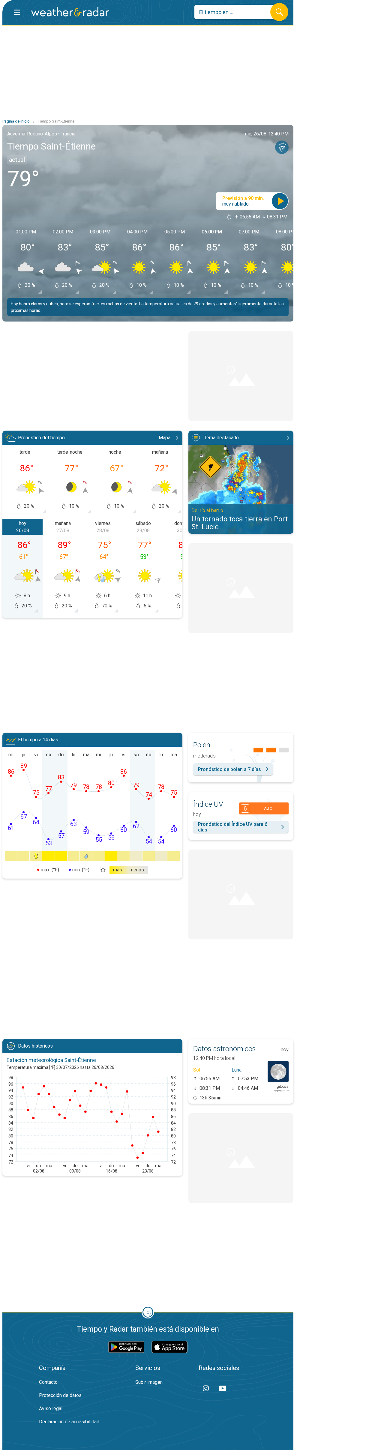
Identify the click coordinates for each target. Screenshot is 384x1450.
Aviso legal (50, 1408)
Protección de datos (60, 1395)
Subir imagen (149, 1382)
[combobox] (236, 12)
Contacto (48, 1382)
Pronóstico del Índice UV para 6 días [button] (232, 827)
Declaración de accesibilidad (69, 1422)
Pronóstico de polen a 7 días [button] (229, 769)
